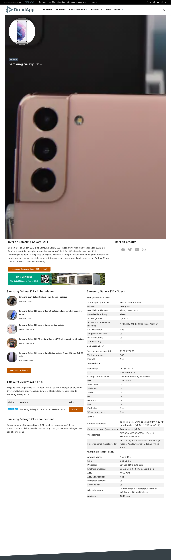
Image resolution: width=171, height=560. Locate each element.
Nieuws (47, 9)
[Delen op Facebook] (123, 251)
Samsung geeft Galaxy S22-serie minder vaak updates (43, 297)
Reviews (61, 9)
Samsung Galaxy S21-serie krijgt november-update (41, 325)
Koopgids (96, 9)
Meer (117, 9)
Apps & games (77, 9)
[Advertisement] (125, 519)
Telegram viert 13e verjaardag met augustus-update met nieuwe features (69, 2)
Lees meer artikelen (19, 370)
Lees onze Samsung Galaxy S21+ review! (29, 269)
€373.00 (75, 409)
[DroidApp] (20, 10)
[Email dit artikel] (137, 251)
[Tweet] (130, 251)
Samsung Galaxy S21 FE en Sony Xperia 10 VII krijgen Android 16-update (51, 339)
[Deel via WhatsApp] (144, 251)
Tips (108, 9)
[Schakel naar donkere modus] (164, 10)
